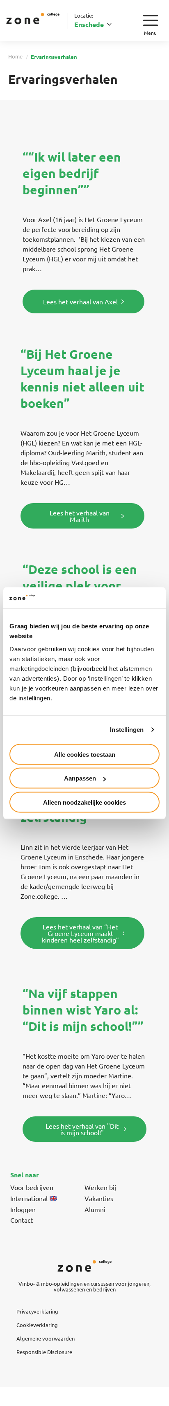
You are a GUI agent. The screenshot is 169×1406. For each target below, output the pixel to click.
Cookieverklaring (37, 1324)
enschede (89, 24)
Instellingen (127, 729)
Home (15, 56)
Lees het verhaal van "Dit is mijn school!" (82, 1129)
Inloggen (23, 1209)
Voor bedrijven (31, 1187)
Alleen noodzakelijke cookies (84, 802)
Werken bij (100, 1187)
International (29, 1198)
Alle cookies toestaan (84, 754)
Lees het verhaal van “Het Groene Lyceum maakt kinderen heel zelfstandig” (80, 933)
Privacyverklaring (37, 1311)
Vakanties (98, 1198)
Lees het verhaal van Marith (80, 515)
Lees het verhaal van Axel (80, 301)
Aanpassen (80, 778)
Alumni (94, 1209)
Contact (21, 1220)
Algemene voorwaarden (45, 1338)
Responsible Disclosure (44, 1351)
